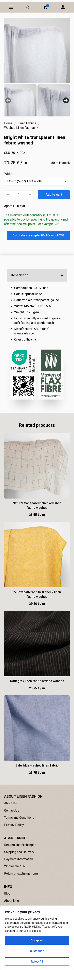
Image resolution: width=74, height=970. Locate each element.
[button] (45, 7)
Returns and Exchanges (20, 845)
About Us (10, 803)
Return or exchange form (21, 873)
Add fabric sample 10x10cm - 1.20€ (38, 235)
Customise (37, 951)
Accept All (37, 940)
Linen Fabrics (27, 123)
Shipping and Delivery (19, 852)
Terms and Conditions (19, 817)
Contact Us (11, 810)
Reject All (37, 961)
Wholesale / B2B (15, 866)
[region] (37, 938)
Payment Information (18, 859)
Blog (7, 893)
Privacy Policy (14, 825)
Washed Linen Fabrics (19, 128)
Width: (8, 174)
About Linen (12, 901)
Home (8, 123)
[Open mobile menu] (11, 7)
